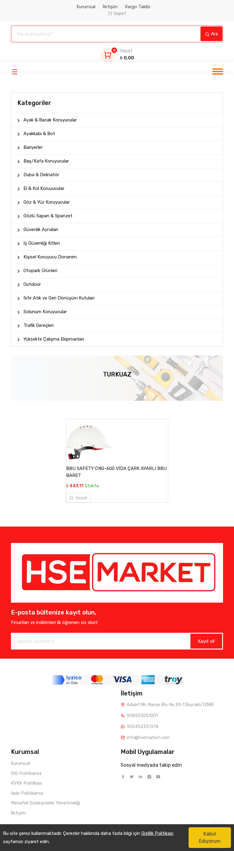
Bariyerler (33, 147)
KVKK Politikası (26, 783)
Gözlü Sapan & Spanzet (48, 216)
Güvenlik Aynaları (40, 229)
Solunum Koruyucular (45, 311)
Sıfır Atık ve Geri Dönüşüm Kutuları (58, 298)
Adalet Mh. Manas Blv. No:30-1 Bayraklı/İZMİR (170, 704)
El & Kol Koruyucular (43, 188)
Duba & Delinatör (41, 174)
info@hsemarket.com (148, 737)
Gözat (81, 498)
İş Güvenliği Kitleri (41, 243)
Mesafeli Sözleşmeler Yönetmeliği (45, 803)
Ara (214, 34)
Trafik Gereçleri (38, 325)
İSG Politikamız (26, 773)
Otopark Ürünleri (40, 270)
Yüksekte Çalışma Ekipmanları (53, 339)
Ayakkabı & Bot (39, 133)
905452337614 (142, 726)
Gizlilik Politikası (157, 833)
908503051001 (142, 715)
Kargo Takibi (137, 6)
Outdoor (32, 284)
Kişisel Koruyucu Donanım (50, 257)
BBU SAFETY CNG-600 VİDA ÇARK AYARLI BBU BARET (116, 472)
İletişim (110, 6)
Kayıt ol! (206, 641)
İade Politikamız (27, 793)
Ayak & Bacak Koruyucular (50, 120)
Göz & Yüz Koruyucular (46, 202)
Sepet (120, 13)
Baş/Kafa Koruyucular (46, 161)
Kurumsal (85, 6)
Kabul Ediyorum (210, 837)
